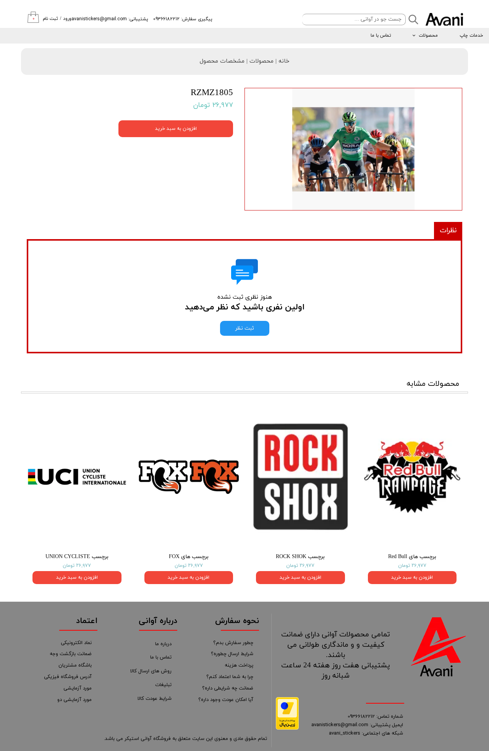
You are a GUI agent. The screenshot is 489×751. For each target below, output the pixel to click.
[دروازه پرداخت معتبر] (287, 728)
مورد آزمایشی (77, 688)
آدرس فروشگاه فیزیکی (68, 676)
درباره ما (163, 644)
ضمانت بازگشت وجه (71, 654)
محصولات (428, 35)
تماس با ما (381, 35)
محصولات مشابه (432, 384)
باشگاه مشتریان (75, 665)
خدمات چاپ (471, 35)
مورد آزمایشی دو (74, 699)
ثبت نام (50, 19)
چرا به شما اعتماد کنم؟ (229, 676)
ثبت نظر (244, 328)
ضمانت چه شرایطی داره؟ (227, 688)
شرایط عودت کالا (155, 698)
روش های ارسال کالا (151, 671)
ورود (67, 19)
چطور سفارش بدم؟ (233, 642)
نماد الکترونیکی (76, 642)
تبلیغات (163, 684)
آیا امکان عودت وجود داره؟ (225, 699)
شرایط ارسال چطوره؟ (232, 654)
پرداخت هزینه (239, 665)
